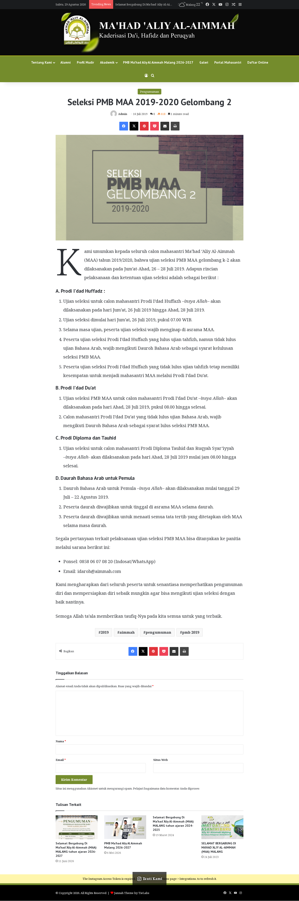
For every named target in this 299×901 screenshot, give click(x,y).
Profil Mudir (85, 62)
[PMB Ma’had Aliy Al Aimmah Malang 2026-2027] (125, 827)
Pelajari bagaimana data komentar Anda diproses (166, 788)
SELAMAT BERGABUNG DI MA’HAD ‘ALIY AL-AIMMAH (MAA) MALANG (218, 847)
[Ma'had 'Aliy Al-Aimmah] (149, 32)
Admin (122, 114)
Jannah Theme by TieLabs (131, 893)
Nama (61, 741)
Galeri (203, 62)
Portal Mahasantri (227, 62)
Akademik (107, 62)
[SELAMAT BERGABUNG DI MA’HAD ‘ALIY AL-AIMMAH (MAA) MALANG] (222, 827)
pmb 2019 (190, 632)
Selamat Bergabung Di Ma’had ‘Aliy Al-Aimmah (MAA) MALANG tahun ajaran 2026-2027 (76, 849)
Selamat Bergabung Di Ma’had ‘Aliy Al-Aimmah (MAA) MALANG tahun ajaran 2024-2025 (173, 823)
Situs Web (160, 760)
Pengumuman (149, 92)
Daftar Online (257, 62)
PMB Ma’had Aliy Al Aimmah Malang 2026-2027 (158, 62)
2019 (105, 632)
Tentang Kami (41, 62)
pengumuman (158, 632)
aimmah (127, 632)
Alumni (65, 62)
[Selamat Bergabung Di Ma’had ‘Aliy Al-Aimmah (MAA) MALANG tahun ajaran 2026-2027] (77, 827)
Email (61, 760)
